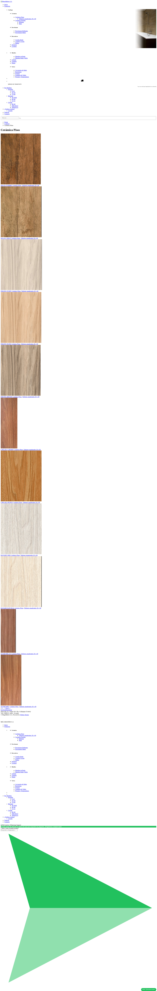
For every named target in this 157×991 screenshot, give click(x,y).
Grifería (14, 60)
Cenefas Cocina (19, 41)
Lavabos (14, 46)
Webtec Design (24, 715)
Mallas (17, 43)
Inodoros (14, 45)
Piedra (13, 63)
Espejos (17, 73)
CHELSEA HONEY (7, 502)
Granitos (14, 61)
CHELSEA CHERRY (7, 449)
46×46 (13, 99)
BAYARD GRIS (6, 555)
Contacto (7, 114)
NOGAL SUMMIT (6, 185)
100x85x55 (15, 107)
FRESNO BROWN (6, 397)
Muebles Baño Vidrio (21, 58)
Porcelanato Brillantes (21, 31)
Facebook (3, 710)
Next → (8, 708)
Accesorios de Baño (21, 70)
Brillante (21, 22)
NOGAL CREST (6, 238)
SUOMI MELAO (6, 654)
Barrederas (18, 72)
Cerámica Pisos (19, 17)
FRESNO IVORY (6, 291)
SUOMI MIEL (5, 706)
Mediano (10, 96)
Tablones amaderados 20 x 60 (27, 19)
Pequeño (10, 89)
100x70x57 (15, 106)
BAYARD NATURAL (7, 608)
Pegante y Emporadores (22, 77)
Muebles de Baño (20, 56)
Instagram (9, 710)
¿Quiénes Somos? (9, 109)
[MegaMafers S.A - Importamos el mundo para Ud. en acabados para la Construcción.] (6, 1)
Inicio (6, 4)
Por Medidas (8, 88)
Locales (10, 110)
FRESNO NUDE (6, 344)
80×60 (13, 104)
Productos (7, 6)
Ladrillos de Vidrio (20, 75)
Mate (20, 24)
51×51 (13, 101)
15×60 (13, 94)
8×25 (13, 91)
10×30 (13, 92)
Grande (10, 102)
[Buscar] (20, 118)
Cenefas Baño (19, 40)
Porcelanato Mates (20, 32)
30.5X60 (14, 97)
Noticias (6, 112)
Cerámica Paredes (20, 20)
